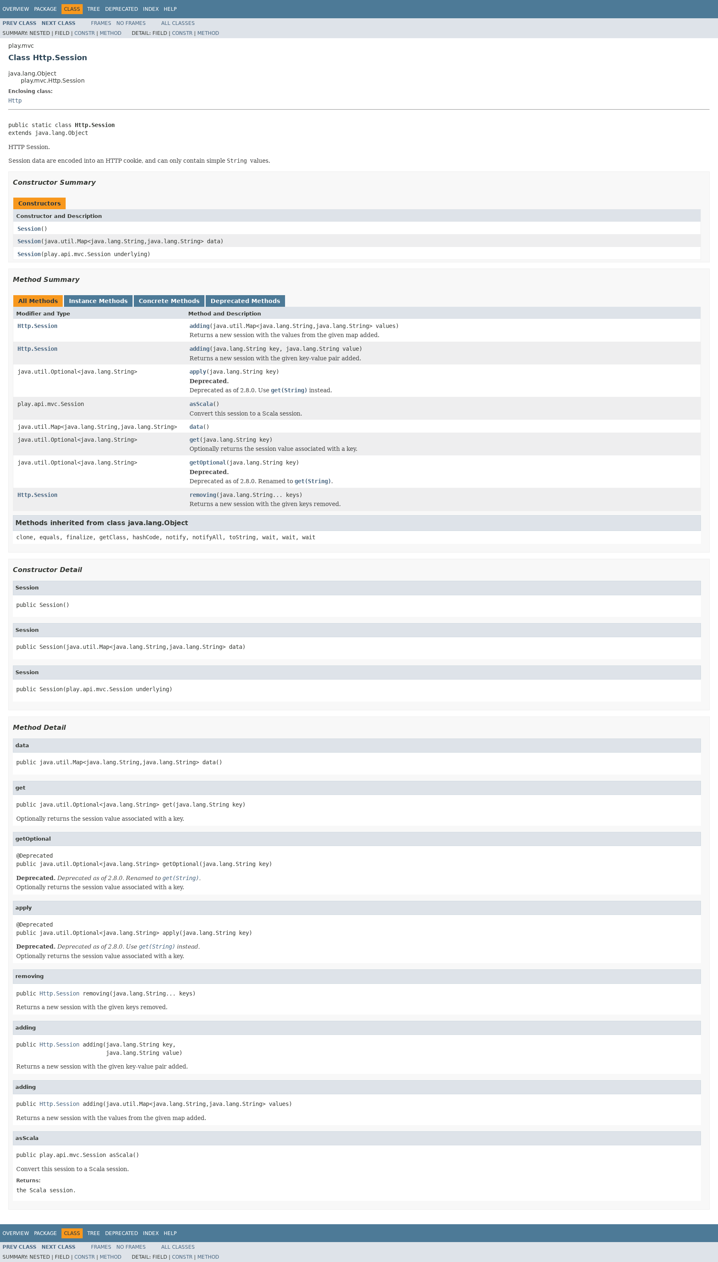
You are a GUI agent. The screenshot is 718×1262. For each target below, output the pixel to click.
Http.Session (37, 326)
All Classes (178, 23)
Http (15, 100)
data (196, 426)
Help (170, 9)
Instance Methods (98, 301)
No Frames (131, 23)
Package (45, 9)
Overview (15, 9)
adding (199, 326)
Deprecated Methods (245, 301)
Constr (84, 33)
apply (197, 371)
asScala (201, 404)
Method (110, 33)
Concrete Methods (169, 301)
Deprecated (121, 9)
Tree (93, 9)
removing (202, 495)
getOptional (207, 462)
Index (151, 9)
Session (29, 228)
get (194, 439)
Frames (101, 23)
